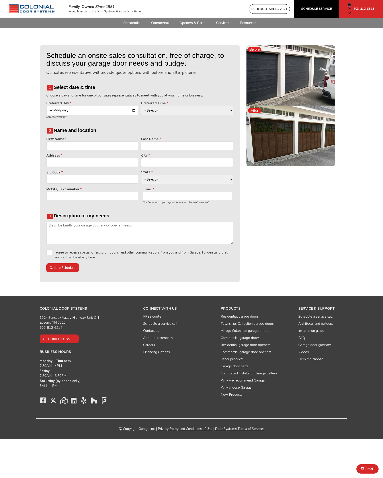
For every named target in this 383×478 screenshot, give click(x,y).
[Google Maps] (63, 401)
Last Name (150, 139)
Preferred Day (57, 103)
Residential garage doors (240, 316)
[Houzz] (94, 401)
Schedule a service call (160, 323)
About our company (158, 338)
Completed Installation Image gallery (249, 373)
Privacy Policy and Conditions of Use (185, 429)
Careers (149, 345)
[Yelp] (83, 401)
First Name (55, 139)
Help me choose (310, 359)
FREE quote (152, 316)
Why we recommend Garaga (243, 380)
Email (147, 189)
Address (53, 155)
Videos (303, 352)
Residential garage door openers (245, 345)
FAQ (301, 338)
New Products (231, 394)
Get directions (56, 339)
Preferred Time (153, 103)
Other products (232, 359)
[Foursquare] (104, 401)
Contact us (151, 331)
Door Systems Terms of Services (239, 429)
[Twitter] (53, 401)
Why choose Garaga (236, 387)
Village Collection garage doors (244, 331)
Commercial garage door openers (246, 352)
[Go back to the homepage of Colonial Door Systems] (32, 8)
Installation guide (311, 331)
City (144, 155)
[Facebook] (43, 401)
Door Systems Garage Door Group (120, 12)
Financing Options (156, 352)
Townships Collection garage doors (247, 323)
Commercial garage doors (240, 338)
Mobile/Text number (62, 189)
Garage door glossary (314, 345)
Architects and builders (315, 323)
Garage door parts (234, 366)
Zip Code (53, 172)
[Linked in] (73, 401)
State (145, 172)
